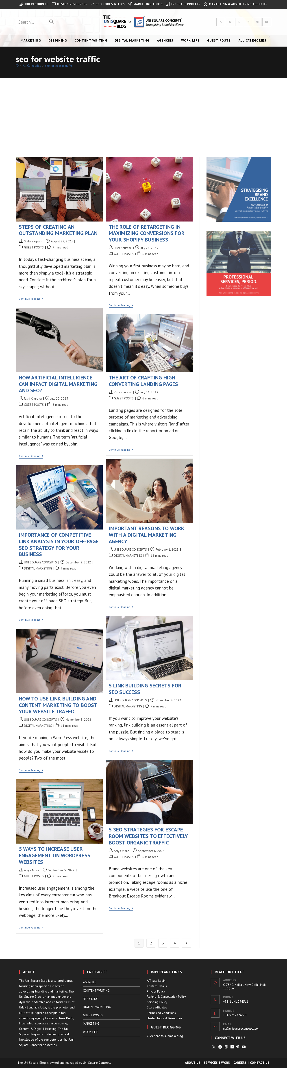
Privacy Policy (156, 991)
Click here (153, 1036)
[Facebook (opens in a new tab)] (230, 22)
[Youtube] (244, 1047)
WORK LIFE (90, 1032)
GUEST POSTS (34, 247)
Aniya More (121, 851)
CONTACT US (260, 1063)
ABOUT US (192, 1063)
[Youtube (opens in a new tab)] (266, 22)
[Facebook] (220, 1047)
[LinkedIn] (232, 1047)
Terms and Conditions (161, 1013)
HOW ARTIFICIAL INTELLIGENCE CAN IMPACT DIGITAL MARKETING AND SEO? (58, 384)
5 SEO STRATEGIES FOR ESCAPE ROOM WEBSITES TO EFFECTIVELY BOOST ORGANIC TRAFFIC (148, 836)
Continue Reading (31, 299)
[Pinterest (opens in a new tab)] (239, 22)
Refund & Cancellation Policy (166, 997)
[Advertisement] (143, 111)
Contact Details (157, 986)
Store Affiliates (157, 1007)
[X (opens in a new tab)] (220, 22)
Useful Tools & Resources (164, 1018)
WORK (225, 1063)
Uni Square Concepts (97, 1063)
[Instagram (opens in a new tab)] (248, 22)
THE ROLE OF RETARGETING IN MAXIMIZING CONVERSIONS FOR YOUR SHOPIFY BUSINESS (147, 233)
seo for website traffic (58, 66)
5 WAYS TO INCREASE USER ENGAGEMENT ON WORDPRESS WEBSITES (55, 855)
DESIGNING (90, 999)
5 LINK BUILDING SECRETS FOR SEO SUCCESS (145, 689)
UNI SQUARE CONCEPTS (130, 549)
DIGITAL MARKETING (128, 556)
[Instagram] (226, 1047)
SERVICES (211, 1063)
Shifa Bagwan (33, 241)
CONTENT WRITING (96, 990)
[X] (214, 1047)
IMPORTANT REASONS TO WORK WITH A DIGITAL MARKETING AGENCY (146, 535)
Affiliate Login (156, 981)
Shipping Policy (157, 1002)
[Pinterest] (237, 1047)
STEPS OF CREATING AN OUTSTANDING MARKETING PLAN (58, 230)
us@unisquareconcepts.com (241, 1028)
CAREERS (240, 1063)
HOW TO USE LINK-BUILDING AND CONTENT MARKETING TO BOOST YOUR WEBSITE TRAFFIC (58, 705)
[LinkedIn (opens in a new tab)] (257, 22)
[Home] (17, 66)
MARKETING (91, 1023)
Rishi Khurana (123, 248)
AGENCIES (89, 982)
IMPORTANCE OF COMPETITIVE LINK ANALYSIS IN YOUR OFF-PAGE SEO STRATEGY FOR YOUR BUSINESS (59, 544)
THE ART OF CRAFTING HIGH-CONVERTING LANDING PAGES (143, 381)
